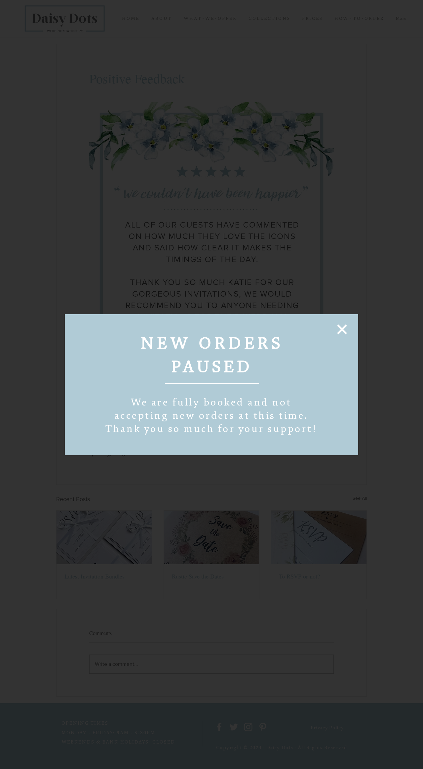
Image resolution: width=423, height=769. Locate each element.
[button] (342, 329)
